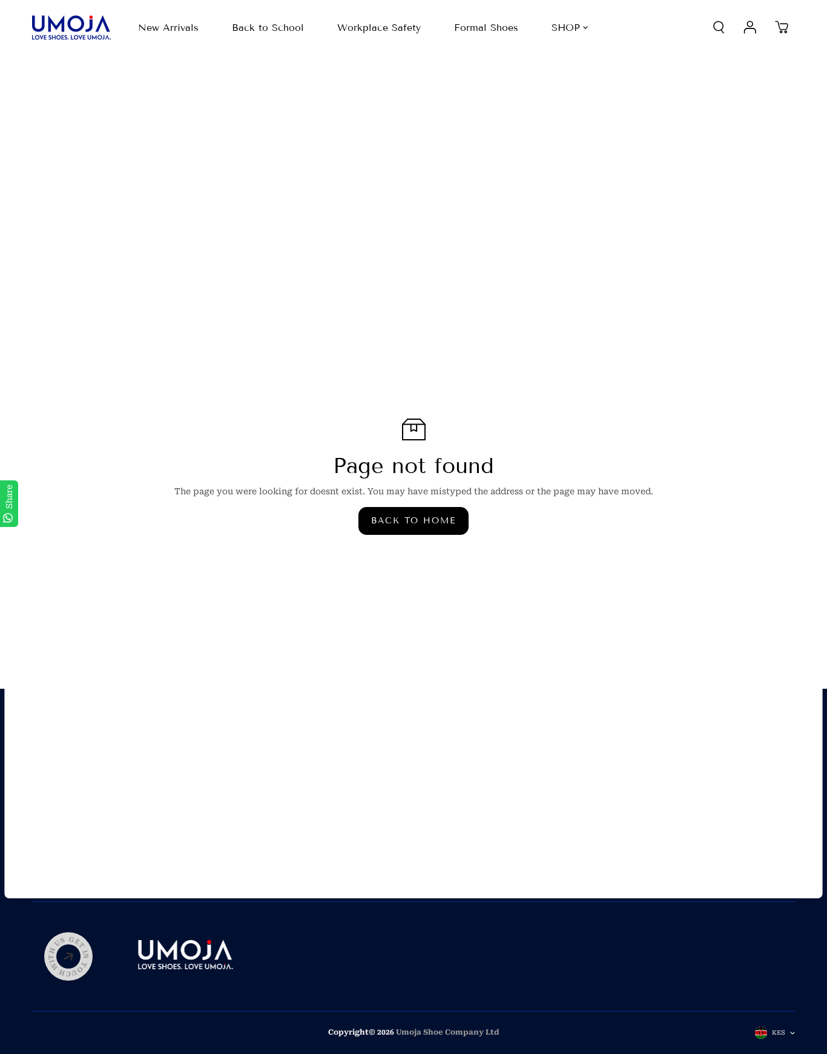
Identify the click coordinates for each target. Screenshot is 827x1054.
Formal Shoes (486, 27)
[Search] (718, 27)
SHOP (566, 27)
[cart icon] (781, 27)
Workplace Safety (379, 27)
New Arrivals (168, 27)
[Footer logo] (185, 956)
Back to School (268, 27)
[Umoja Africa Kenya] (71, 27)
